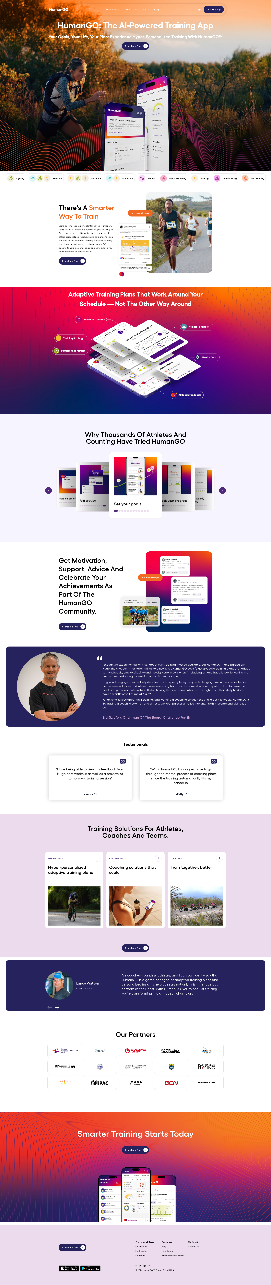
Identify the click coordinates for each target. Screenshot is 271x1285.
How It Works (113, 9)
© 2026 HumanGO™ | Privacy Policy (152, 1270)
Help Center (167, 1251)
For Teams (140, 1255)
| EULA (171, 1270)
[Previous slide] (48, 490)
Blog (156, 9)
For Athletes (141, 1246)
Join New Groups (140, 213)
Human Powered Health (173, 1255)
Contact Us (193, 1246)
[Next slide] (222, 490)
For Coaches (141, 1251)
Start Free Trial (133, 46)
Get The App (214, 9)
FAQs (146, 9)
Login (199, 9)
